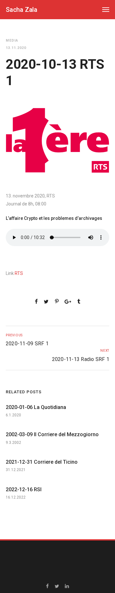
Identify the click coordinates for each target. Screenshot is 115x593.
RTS (19, 273)
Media (12, 40)
